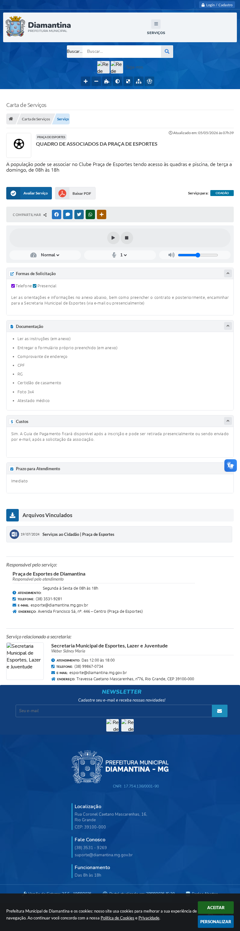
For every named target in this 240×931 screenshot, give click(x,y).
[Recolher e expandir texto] (228, 273)
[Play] (113, 238)
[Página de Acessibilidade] (149, 81)
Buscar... (74, 51)
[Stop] (127, 238)
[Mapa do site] (138, 81)
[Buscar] (167, 52)
